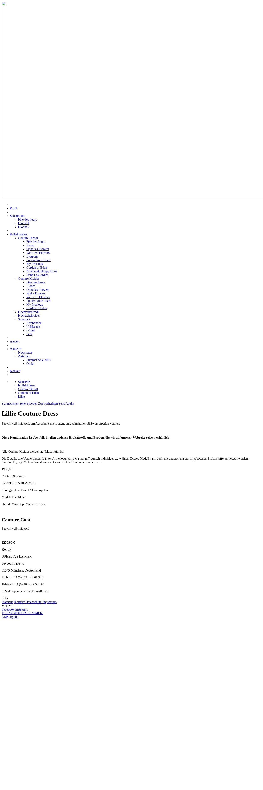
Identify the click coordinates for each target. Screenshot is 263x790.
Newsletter (25, 352)
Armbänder (33, 323)
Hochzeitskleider (29, 315)
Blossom (32, 256)
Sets (29, 334)
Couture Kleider (28, 278)
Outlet (30, 363)
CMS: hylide (10, 617)
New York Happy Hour (41, 271)
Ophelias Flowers (37, 249)
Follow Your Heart (38, 260)
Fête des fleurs (27, 219)
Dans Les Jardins (37, 275)
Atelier (14, 341)
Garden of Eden (36, 267)
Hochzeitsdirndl (28, 312)
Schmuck (24, 319)
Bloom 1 (23, 223)
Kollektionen (18, 234)
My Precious (34, 264)
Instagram (21, 609)
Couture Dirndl (28, 238)
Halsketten (33, 326)
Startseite (7, 602)
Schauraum (17, 215)
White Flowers (35, 293)
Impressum (49, 602)
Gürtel (30, 330)
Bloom (30, 245)
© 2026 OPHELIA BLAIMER (22, 613)
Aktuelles (16, 349)
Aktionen (24, 356)
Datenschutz (33, 602)
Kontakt (15, 371)
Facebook (8, 609)
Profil (13, 208)
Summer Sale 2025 (38, 360)
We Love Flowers (38, 252)
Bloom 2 (23, 227)
